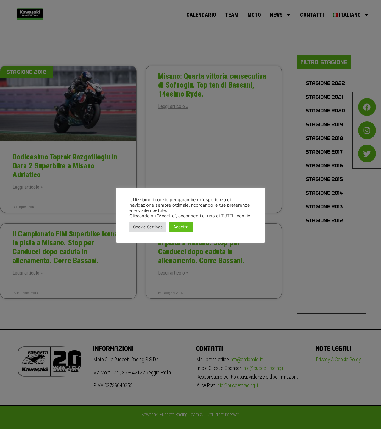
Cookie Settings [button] (148, 226)
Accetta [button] (180, 226)
